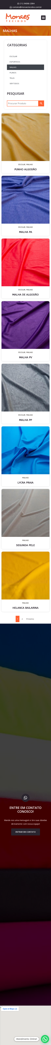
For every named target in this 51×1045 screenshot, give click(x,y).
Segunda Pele (25, 545)
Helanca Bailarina (25, 607)
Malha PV (25, 357)
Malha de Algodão (25, 294)
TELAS (12, 78)
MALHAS (13, 67)
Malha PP (25, 420)
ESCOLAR (13, 56)
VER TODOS (14, 83)
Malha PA (25, 232)
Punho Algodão (25, 169)
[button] (43, 17)
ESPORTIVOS (15, 62)
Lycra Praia (25, 482)
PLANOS (13, 72)
